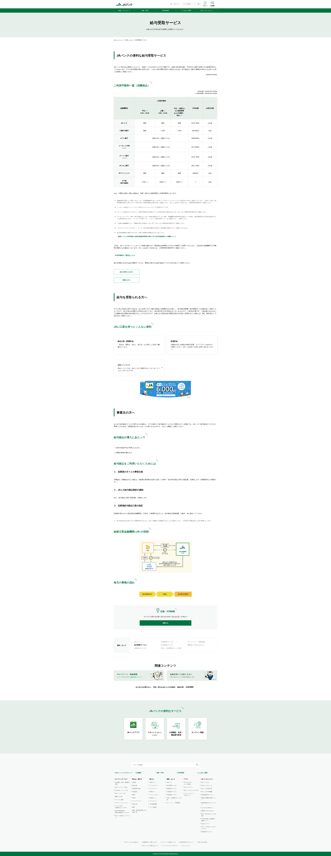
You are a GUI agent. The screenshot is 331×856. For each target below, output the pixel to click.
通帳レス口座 (118, 796)
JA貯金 (134, 782)
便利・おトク (129, 40)
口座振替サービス (167, 642)
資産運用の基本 (136, 788)
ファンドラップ (136, 801)
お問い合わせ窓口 (202, 842)
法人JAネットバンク (120, 790)
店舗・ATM (160, 773)
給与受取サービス (171, 785)
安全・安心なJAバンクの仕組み (164, 687)
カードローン (153, 788)
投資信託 (134, 791)
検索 (198, 4)
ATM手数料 (190, 687)
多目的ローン (153, 798)
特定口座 (134, 804)
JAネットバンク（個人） (122, 787)
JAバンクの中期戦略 (206, 791)
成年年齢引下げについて (186, 842)
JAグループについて (206, 785)
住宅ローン (153, 782)
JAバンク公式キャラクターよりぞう (208, 827)
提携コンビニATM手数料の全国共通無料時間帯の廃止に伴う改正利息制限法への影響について (147, 236)
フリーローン (153, 801)
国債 (133, 807)
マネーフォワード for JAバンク (189, 794)
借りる (152, 779)
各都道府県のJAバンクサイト (208, 803)
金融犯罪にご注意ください (150, 842)
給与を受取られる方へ (127, 272)
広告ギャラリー (205, 823)
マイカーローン (154, 785)
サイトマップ (186, 845)
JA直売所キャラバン (206, 831)
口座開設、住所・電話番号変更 (122, 783)
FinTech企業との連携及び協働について (208, 819)
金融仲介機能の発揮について (208, 798)
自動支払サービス (140, 648)
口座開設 (212, 5)
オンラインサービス (121, 779)
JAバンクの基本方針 (206, 788)
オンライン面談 (119, 799)
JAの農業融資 (153, 804)
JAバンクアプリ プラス (190, 790)
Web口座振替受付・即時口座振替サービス (121, 811)
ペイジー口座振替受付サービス (120, 806)
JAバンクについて (207, 779)
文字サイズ (176, 4)
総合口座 (180, 687)
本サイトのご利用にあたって (150, 845)
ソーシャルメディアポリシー (170, 845)
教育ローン (153, 791)
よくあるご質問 (202, 773)
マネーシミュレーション (121, 803)
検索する (165, 623)
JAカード (137, 642)
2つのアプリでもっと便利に (188, 783)
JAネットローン (119, 793)
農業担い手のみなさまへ (196, 645)
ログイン (205, 5)
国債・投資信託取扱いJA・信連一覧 (139, 811)
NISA (133, 795)
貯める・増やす (137, 779)
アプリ (186, 779)
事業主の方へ (127, 280)
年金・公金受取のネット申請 (171, 648)
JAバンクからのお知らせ (132, 842)
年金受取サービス (167, 645)
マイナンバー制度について (168, 842)
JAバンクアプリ (188, 787)
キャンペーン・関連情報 (196, 642)
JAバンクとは (205, 782)
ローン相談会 (153, 807)
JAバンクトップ (119, 40)
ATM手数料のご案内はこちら (125, 255)
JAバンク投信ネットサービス (122, 816)
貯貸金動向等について (207, 795)
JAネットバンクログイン (123, 773)
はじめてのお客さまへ (143, 687)
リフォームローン (154, 795)
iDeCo (134, 798)
